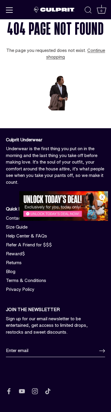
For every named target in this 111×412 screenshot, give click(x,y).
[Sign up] (102, 351)
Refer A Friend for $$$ (29, 245)
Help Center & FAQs (26, 236)
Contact (14, 218)
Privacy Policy (20, 289)
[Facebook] (9, 391)
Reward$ (15, 253)
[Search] (88, 11)
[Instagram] (35, 391)
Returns (14, 262)
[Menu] (9, 10)
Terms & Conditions (26, 280)
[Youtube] (22, 391)
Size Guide (17, 227)
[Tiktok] (48, 391)
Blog (10, 271)
